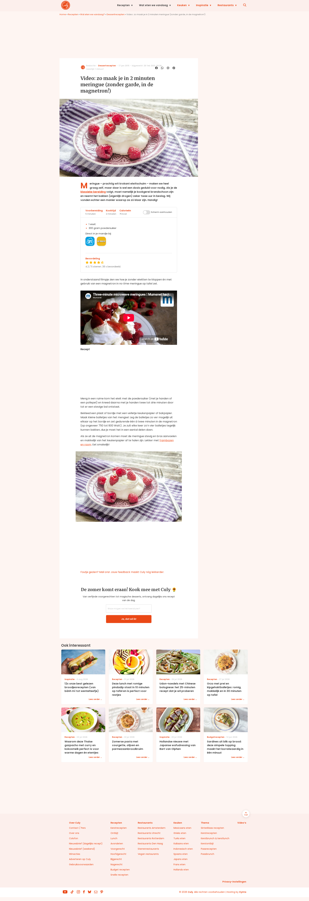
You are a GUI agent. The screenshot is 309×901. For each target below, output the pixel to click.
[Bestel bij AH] (89, 241)
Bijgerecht (116, 859)
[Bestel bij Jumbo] (101, 241)
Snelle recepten (119, 874)
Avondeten (117, 843)
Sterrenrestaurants (148, 848)
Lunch (114, 838)
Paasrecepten (209, 848)
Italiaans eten (181, 843)
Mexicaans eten (182, 828)
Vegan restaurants (148, 854)
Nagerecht (116, 864)
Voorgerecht (118, 848)
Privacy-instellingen (234, 881)
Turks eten (179, 838)
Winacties (74, 854)
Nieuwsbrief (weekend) (82, 848)
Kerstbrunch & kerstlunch (215, 838)
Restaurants (226, 5)
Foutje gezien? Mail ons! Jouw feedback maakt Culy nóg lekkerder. (122, 572)
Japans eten (180, 859)
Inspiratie (202, 5)
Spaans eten (180, 854)
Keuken (182, 5)
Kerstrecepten (119, 828)
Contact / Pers (77, 828)
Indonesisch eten (183, 848)
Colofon (73, 838)
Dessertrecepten (116, 14)
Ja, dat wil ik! (128, 619)
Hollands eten (181, 869)
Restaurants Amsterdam (151, 828)
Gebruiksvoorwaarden (81, 864)
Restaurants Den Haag (150, 843)
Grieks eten (179, 833)
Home (63, 14)
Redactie (91, 65)
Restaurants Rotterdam (151, 838)
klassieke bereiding (93, 192)
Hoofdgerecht (118, 854)
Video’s (241, 822)
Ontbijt (114, 833)
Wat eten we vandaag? (92, 14)
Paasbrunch (207, 854)
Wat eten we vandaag (153, 5)
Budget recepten (120, 869)
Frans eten (179, 864)
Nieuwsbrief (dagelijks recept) (86, 843)
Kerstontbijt (207, 843)
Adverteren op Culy (80, 859)
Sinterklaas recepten (212, 828)
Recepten (123, 5)
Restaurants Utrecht (149, 833)
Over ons (74, 833)
